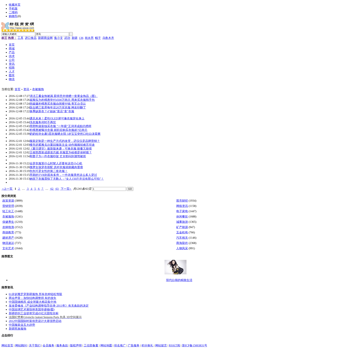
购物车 (13, 16)
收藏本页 (14, 4)
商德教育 (8, 232)
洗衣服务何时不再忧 (43, 122)
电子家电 (182, 211)
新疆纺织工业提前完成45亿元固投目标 (33, 313)
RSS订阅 (174, 345)
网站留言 (161, 345)
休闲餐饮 (182, 216)
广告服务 (133, 345)
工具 (20, 37)
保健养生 (8, 221)
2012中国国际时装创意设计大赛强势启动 (35, 321)
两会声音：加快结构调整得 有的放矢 (32, 298)
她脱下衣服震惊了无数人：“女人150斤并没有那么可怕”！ (67, 178)
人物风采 (182, 248)
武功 (67, 37)
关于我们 (35, 345)
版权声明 (76, 345)
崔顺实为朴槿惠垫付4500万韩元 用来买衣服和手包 (62, 99)
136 (81, 37)
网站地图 (106, 345)
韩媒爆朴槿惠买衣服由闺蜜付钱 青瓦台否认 (58, 103)
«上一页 (7, 188)
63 (57, 188)
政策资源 (8, 200)
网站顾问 (21, 345)
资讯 (26, 89)
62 (52, 188)
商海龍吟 (182, 243)
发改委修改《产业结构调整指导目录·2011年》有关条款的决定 (49, 305)
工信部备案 (91, 345)
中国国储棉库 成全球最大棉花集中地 (32, 301)
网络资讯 (182, 205)
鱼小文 (58, 37)
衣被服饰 (38, 89)
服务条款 (62, 345)
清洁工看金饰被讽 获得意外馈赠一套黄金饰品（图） (64, 96)
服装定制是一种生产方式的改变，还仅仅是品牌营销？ (65, 140)
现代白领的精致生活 (179, 280)
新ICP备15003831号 (194, 345)
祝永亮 (89, 37)
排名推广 (120, 345)
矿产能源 (182, 227)
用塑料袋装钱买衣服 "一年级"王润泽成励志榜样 (60, 126)
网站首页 (7, 345)
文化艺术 (8, 248)
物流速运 (8, 243)
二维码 (13, 12)
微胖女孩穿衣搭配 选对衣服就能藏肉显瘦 (56, 167)
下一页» (66, 188)
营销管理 (8, 205)
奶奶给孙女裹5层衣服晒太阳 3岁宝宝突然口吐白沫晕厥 (65, 133)
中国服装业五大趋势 (22, 324)
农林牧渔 (8, 227)
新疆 (75, 37)
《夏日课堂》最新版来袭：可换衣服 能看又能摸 (61, 148)
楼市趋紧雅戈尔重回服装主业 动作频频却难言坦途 (62, 144)
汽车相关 (182, 237)
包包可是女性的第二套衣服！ (49, 171)
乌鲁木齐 (108, 37)
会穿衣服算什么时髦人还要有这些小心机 (56, 163)
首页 (17, 89)
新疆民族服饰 (17, 328)
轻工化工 (8, 211)
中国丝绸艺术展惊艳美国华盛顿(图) (31, 309)
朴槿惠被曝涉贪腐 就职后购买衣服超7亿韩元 (58, 129)
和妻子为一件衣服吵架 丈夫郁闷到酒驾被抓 (58, 156)
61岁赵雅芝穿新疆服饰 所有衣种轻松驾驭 (35, 294)
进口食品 (31, 37)
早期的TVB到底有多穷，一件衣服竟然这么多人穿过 (63, 174)
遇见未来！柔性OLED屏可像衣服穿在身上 (57, 118)
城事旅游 (182, 221)
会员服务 (48, 345)
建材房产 (8, 237)
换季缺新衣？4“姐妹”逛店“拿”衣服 (52, 111)
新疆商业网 (45, 37)
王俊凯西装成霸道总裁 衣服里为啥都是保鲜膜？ (61, 152)
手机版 (13, 8)
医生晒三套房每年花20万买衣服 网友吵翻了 (58, 107)
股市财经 (182, 200)
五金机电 (182, 232)
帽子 (98, 37)
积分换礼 (147, 345)
